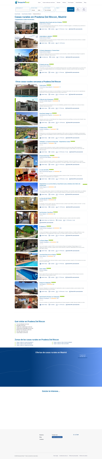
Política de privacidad (73, 455)
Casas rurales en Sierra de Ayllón (61, 343)
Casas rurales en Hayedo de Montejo (24, 345)
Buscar (71, 9)
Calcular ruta (54, 434)
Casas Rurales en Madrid (26, 13)
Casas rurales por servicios (49, 2)
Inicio (39, 2)
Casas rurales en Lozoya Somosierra (24, 342)
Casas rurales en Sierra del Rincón (24, 343)
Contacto (41, 439)
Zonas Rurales (79, 2)
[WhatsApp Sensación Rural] (76, 434)
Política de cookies (83, 455)
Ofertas (64, 2)
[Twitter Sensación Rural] (77, 434)
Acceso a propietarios (57, 437)
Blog (85, 2)
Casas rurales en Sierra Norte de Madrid (62, 342)
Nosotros (41, 434)
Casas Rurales (17, 13)
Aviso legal (55, 455)
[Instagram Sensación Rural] (75, 434)
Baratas (58, 2)
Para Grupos (70, 2)
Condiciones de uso (63, 455)
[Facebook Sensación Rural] (73, 434)
